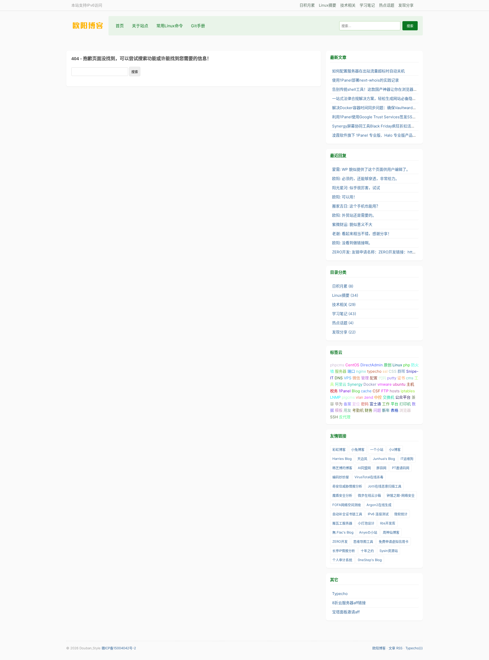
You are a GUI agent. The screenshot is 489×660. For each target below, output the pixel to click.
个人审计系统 (342, 560)
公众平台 (403, 397)
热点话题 (386, 5)
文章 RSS (395, 648)
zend (368, 397)
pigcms (348, 397)
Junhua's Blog (384, 459)
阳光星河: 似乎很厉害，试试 (356, 187)
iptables (408, 391)
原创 (387, 365)
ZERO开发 (340, 541)
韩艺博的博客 (342, 468)
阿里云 (340, 384)
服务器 (340, 371)
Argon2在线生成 (378, 505)
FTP (385, 391)
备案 (347, 404)
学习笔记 (367, 5)
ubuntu (399, 384)
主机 (410, 384)
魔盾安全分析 (342, 495)
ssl (385, 371)
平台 (394, 404)
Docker (369, 384)
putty (391, 378)
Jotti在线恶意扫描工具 (384, 486)
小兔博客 (357, 449)
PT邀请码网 (400, 468)
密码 (365, 404)
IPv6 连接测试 (378, 514)
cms (409, 378)
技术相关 (348, 5)
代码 (382, 378)
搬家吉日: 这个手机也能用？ (356, 206)
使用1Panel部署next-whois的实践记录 (365, 80)
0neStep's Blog (370, 560)
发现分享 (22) (344, 332)
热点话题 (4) (343, 322)
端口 (351, 371)
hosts (395, 391)
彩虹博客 (339, 449)
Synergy (354, 384)
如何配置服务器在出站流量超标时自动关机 (368, 71)
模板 (339, 410)
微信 (356, 378)
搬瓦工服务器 (342, 523)
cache (366, 391)
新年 (386, 410)
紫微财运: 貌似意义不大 (352, 224)
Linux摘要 (327, 5)
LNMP (335, 397)
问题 (377, 410)
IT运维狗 (407, 459)
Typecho (340, 593)
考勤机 (358, 410)
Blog (356, 391)
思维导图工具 (363, 541)
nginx (361, 371)
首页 (120, 25)
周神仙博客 (391, 532)
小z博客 (395, 449)
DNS (339, 378)
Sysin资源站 (388, 551)
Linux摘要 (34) (345, 295)
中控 (378, 397)
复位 (356, 404)
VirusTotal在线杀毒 (369, 477)
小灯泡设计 (366, 523)
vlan (359, 397)
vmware (384, 384)
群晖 (401, 371)
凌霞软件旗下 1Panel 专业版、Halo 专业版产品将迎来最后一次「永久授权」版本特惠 (405, 135)
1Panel (345, 391)
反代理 (344, 417)
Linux (397, 365)
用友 (347, 410)
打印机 (405, 404)
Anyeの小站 (368, 532)
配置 (373, 378)
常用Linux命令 (169, 25)
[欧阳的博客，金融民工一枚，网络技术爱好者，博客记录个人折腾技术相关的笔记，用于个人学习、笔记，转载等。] (90, 25)
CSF (376, 391)
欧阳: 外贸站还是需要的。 (354, 215)
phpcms (337, 365)
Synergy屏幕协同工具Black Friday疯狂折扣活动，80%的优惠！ (387, 126)
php (406, 365)
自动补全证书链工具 (347, 514)
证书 (401, 378)
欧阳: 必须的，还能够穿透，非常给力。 (365, 178)
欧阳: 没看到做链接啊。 (352, 242)
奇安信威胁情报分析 (347, 486)
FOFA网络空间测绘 (346, 505)
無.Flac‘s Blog (343, 532)
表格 (394, 410)
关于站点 (140, 25)
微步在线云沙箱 (369, 495)
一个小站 (376, 449)
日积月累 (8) (342, 286)
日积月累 (307, 5)
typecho (374, 371)
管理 (365, 378)
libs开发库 (387, 523)
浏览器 (405, 410)
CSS (393, 371)
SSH (334, 417)
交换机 (388, 397)
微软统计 (401, 514)
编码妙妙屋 (340, 477)
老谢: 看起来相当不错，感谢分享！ (361, 233)
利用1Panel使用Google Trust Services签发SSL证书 (377, 116)
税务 (334, 391)
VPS (347, 378)
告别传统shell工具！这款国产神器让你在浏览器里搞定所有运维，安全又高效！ (399, 89)
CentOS (352, 365)
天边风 (362, 459)
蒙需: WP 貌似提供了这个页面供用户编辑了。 (371, 169)
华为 (339, 404)
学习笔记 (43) (344, 313)
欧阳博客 (379, 648)
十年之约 (367, 551)
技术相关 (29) (344, 304)
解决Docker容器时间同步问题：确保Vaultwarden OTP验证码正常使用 (392, 107)
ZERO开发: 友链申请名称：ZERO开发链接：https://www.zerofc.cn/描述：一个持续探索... (409, 252)
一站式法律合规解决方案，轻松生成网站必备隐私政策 (378, 98)
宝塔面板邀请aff (346, 612)
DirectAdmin (371, 365)
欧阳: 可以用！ (344, 197)
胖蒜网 (381, 468)
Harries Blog (342, 459)
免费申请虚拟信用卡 (394, 541)
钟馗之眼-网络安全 (401, 495)
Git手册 (198, 25)
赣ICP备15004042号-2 (119, 648)
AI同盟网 (364, 468)
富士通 (375, 404)
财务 (368, 410)
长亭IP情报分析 (343, 551)
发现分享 (406, 5)
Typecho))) (414, 648)
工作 (386, 404)
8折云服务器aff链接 (349, 602)
